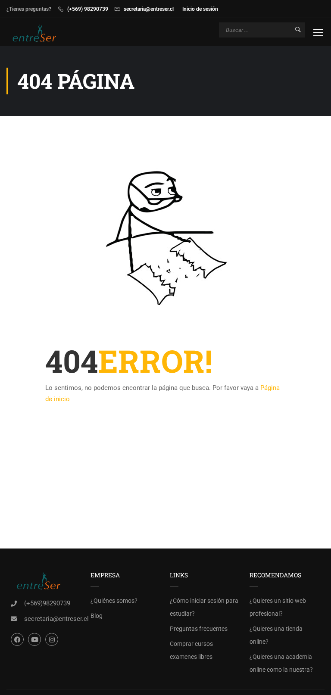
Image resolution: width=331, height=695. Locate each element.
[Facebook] (17, 639)
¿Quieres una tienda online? (276, 635)
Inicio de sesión (200, 9)
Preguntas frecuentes (199, 628)
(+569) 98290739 (87, 9)
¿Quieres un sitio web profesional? (278, 607)
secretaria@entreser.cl (149, 9)
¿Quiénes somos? (114, 600)
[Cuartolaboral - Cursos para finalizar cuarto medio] (39, 33)
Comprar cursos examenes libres (191, 650)
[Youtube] (34, 639)
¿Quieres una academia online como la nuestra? (281, 663)
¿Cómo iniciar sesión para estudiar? (204, 607)
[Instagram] (51, 639)
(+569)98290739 (47, 603)
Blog (97, 615)
